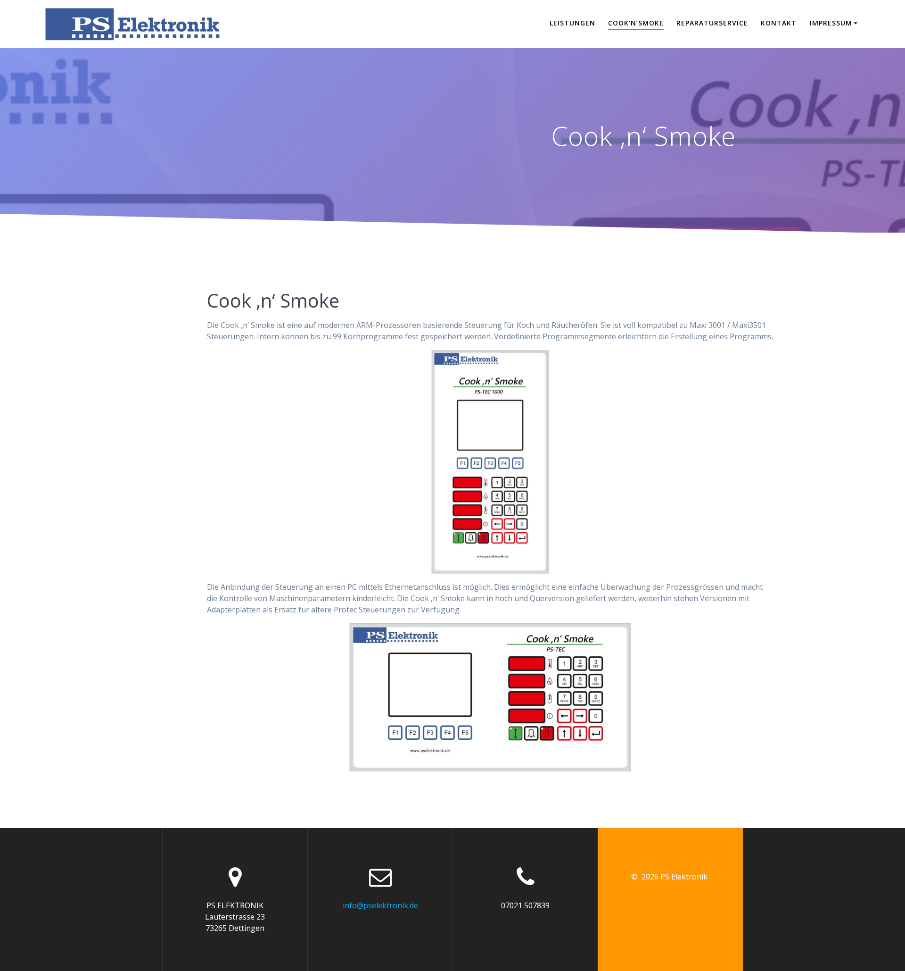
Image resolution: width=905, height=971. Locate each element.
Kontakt (779, 22)
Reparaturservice (712, 22)
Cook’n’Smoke (636, 22)
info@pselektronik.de (380, 905)
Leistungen (572, 22)
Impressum (831, 22)
